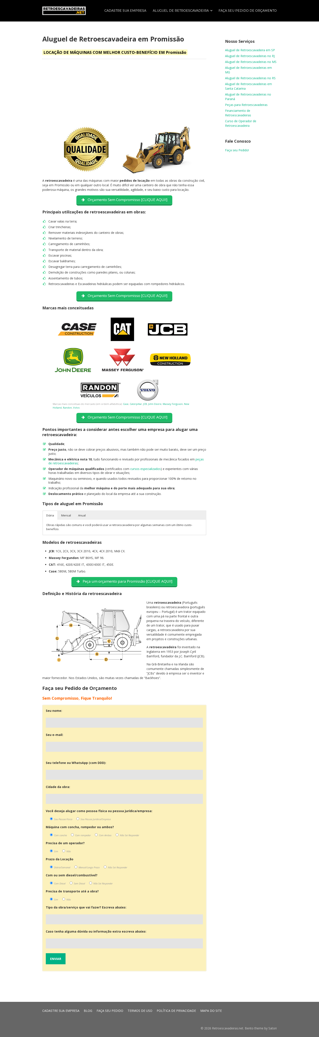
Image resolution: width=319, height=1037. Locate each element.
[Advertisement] (124, 93)
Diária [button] (50, 515)
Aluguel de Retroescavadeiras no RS (250, 78)
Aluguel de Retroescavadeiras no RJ (250, 56)
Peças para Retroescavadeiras (246, 105)
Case (125, 404)
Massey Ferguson (173, 404)
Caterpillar (136, 404)
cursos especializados (145, 469)
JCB (145, 404)
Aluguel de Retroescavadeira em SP (250, 50)
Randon (67, 407)
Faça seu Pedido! (237, 150)
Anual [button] (82, 515)
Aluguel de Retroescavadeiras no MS (250, 62)
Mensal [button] (66, 515)
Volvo (76, 407)
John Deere (154, 404)
